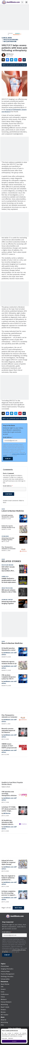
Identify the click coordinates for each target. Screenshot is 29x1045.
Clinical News (7, 38)
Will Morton (9, 54)
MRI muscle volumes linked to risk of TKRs (9, 591)
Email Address (8, 437)
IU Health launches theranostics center (8, 516)
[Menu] (26, 2)
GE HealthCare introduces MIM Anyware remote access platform (7, 822)
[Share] (7, 59)
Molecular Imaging (11, 40)
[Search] (22, 2)
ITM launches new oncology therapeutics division (9, 793)
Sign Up (8, 458)
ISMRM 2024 (5, 576)
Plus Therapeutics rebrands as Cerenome (8, 547)
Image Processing (7, 588)
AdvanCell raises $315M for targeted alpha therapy (8, 862)
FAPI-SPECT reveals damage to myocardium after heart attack (8, 569)
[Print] (3, 59)
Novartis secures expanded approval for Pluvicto (8, 730)
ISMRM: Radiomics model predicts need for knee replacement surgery (9, 580)
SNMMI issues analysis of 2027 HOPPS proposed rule (9, 746)
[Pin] (20, 59)
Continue (8, 494)
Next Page (18, 908)
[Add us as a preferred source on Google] (24, 59)
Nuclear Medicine (10, 41)
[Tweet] (15, 59)
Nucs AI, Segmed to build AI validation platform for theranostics (8, 878)
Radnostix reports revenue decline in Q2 (8, 526)
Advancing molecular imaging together (8, 538)
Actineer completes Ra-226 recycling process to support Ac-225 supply (8, 893)
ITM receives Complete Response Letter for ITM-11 (9, 677)
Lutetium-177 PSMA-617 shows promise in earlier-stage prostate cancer (9, 809)
